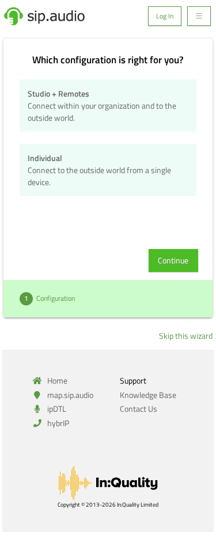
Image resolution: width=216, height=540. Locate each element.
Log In (164, 16)
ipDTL (56, 409)
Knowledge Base (148, 395)
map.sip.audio (69, 395)
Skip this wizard (186, 336)
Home (56, 380)
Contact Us (138, 409)
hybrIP (57, 423)
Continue (173, 260)
